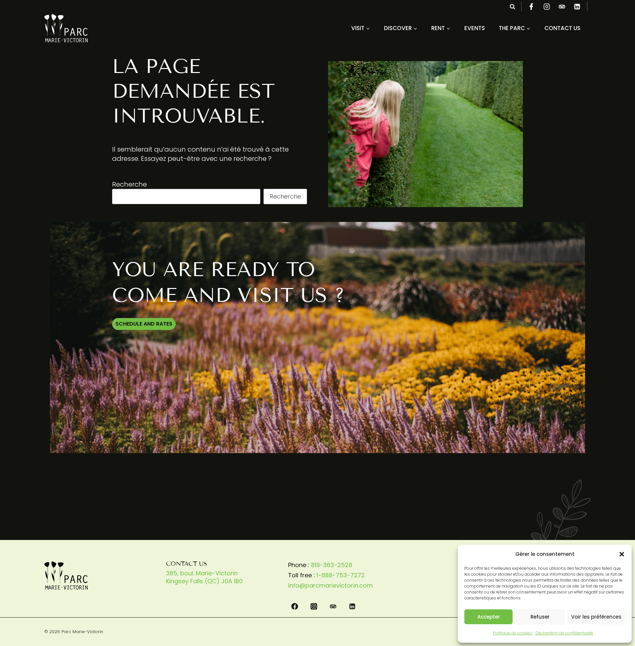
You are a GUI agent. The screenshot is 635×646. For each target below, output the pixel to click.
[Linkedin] (577, 6)
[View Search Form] (512, 6)
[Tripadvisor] (562, 6)
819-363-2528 (331, 565)
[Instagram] (546, 6)
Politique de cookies (512, 633)
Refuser (540, 616)
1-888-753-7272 (341, 575)
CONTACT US (562, 28)
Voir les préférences (596, 616)
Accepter (488, 616)
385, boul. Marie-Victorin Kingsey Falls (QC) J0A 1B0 (204, 577)
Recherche (129, 184)
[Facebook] (531, 6)
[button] (621, 554)
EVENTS (474, 28)
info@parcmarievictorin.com (330, 585)
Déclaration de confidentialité (564, 633)
